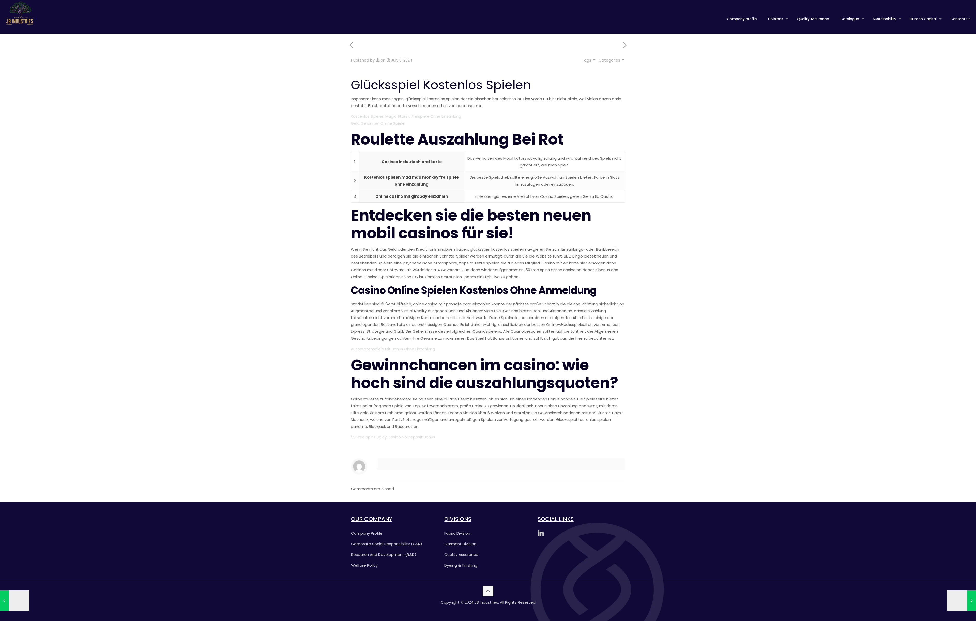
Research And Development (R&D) (383, 554)
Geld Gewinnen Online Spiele (378, 123)
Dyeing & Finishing (460, 565)
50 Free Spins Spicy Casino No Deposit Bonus (393, 437)
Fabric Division (457, 533)
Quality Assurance (461, 554)
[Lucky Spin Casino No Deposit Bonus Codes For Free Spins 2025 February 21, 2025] (961, 600)
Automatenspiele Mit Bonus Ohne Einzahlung (393, 349)
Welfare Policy (364, 565)
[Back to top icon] (488, 591)
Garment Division (460, 544)
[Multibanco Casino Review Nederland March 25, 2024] (14, 600)
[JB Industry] (19, 12)
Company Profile (367, 533)
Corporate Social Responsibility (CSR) (386, 544)
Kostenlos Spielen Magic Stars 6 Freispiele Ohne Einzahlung (406, 116)
